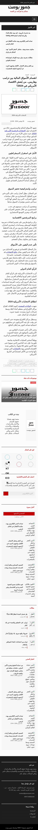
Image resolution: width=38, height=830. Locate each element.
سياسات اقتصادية (29, 361)
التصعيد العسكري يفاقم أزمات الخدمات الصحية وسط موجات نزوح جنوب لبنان (13, 567)
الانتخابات (17, 349)
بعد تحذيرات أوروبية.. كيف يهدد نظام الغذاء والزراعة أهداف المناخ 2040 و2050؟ (18, 34)
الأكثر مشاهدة (19, 517)
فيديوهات (32, 814)
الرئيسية (32, 75)
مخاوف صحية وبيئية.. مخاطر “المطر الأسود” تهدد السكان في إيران (20, 51)
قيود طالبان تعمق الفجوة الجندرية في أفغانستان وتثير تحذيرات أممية (14, 587)
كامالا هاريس (22, 363)
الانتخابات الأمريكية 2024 (16, 361)
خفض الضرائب (32, 363)
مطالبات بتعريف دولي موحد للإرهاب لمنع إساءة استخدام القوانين (19, 59)
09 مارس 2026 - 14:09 (16, 592)
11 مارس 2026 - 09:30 (16, 675)
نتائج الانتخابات (11, 252)
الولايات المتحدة (25, 306)
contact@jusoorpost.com (26, 793)
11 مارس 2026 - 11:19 (16, 548)
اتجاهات (33, 382)
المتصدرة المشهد (19, 513)
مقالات (32, 608)
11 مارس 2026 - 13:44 (16, 531)
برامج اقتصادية (8, 365)
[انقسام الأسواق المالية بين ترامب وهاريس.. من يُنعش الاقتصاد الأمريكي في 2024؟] (32, 89)
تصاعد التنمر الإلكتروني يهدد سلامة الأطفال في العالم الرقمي (19, 42)
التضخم (25, 365)
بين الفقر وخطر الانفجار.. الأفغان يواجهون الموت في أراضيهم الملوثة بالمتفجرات (19, 67)
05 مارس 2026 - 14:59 (20, 395)
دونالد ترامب (33, 365)
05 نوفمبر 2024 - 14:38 (17, 121)
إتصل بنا (32, 817)
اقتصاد (27, 75)
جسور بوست (31, 121)
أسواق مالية (17, 365)
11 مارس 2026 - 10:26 (16, 572)
